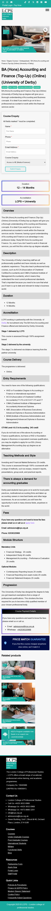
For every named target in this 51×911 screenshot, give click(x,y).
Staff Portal (12, 874)
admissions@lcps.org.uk (24, 626)
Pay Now (17, 5)
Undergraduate (24, 61)
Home (4, 61)
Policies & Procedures (17, 885)
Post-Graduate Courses (18, 840)
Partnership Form (15, 864)
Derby (4, 323)
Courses (11, 834)
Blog (10, 853)
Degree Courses (12, 61)
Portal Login (7, 5)
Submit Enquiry (15, 169)
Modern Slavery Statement (19, 891)
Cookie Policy (14, 894)
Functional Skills (15, 850)
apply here (30, 523)
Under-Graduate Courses (18, 837)
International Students (17, 843)
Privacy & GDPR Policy (18, 888)
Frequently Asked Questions (20, 898)
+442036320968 (24, 630)
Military (11, 846)
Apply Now (12, 867)
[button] (45, 30)
